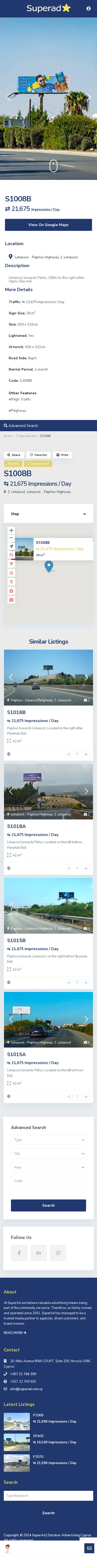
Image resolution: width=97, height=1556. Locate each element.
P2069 (38, 1415)
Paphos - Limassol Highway (32, 700)
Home (8, 436)
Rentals (13, 463)
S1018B (16, 712)
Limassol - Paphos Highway (36, 257)
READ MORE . (15, 1333)
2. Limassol (69, 257)
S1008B (43, 542)
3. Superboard (26, 436)
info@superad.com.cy (26, 1389)
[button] (8, 98)
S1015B (16, 940)
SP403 (38, 1436)
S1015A (16, 1054)
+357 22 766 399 (23, 1374)
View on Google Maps (48, 224)
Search (48, 1205)
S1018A (16, 826)
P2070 (38, 1456)
